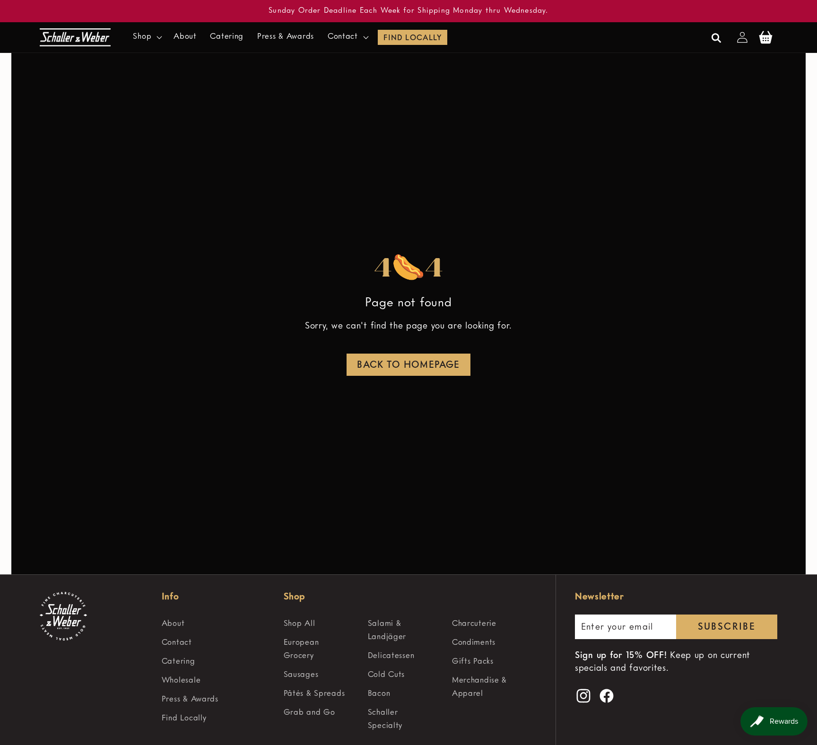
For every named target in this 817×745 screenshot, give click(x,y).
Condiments (473, 643)
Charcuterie (474, 624)
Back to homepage (408, 365)
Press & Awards (190, 699)
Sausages (301, 675)
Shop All (299, 624)
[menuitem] (218, 624)
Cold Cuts (386, 675)
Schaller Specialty (385, 719)
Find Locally (412, 38)
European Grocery (301, 649)
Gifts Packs (473, 662)
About (173, 624)
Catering (178, 662)
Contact (177, 643)
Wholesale (181, 680)
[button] (146, 37)
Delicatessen (391, 656)
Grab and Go (309, 713)
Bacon (379, 694)
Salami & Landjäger (387, 630)
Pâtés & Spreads (314, 694)
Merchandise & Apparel (479, 687)
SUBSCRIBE (727, 627)
